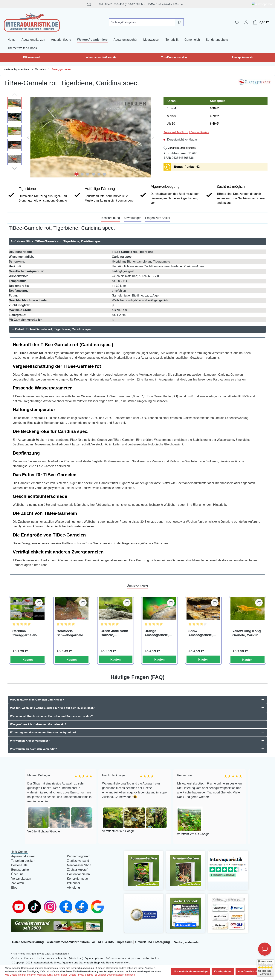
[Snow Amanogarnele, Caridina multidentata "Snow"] (203, 608)
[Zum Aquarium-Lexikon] (143, 870)
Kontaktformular (77, 878)
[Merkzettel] (237, 22)
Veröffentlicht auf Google (82, 831)
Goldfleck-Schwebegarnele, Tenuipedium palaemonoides (70, 633)
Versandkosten (21, 878)
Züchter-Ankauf (77, 869)
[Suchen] (179, 22)
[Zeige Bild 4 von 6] (93, 174)
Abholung (73, 887)
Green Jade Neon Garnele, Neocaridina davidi (115, 633)
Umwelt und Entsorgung (152, 942)
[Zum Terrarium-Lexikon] (185, 870)
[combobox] (142, 22)
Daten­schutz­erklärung (28, 942)
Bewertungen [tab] (132, 217)
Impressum (124, 942)
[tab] (110, 218)
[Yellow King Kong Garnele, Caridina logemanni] (247, 608)
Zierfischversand (78, 860)
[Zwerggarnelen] (254, 84)
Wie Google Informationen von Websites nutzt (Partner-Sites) (36, 975)
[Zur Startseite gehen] (32, 22)
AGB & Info (106, 942)
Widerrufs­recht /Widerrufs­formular (71, 942)
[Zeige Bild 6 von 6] (104, 174)
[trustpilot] (228, 866)
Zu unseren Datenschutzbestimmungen (115, 975)
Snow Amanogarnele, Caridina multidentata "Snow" (200, 633)
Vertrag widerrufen (187, 942)
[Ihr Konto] (246, 22)
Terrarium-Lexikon (23, 860)
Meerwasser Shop (79, 865)
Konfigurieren (223, 971)
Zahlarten (17, 883)
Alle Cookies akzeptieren (254, 971)
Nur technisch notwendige (191, 971)
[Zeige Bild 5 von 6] (98, 174)
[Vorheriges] (28, 137)
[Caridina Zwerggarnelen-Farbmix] (27, 608)
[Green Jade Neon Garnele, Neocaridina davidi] (115, 608)
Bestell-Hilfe (19, 865)
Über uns (17, 874)
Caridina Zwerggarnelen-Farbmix (24, 633)
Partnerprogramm (78, 856)
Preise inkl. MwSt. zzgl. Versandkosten (186, 132)
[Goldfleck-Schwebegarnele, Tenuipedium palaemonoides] (71, 608)
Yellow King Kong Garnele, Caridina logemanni (246, 633)
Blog (14, 887)
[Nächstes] (153, 137)
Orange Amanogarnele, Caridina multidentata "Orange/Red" (156, 633)
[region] (82, 137)
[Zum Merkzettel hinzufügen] (39, 602)
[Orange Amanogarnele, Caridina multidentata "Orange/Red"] (159, 608)
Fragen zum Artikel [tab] (157, 217)
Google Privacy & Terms (81, 975)
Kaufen (27, 659)
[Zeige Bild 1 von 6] (76, 174)
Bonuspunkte (20, 869)
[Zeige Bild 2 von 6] (82, 174)
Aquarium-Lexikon (23, 856)
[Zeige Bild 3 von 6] (87, 174)
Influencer (73, 883)
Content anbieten (78, 874)
